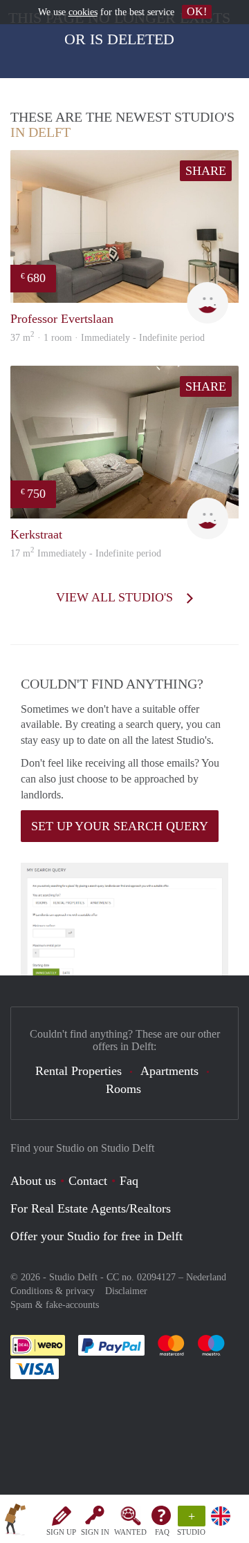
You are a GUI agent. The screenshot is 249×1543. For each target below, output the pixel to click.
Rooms (123, 1089)
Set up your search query (119, 826)
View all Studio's (116, 597)
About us (33, 1181)
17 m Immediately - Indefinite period (85, 553)
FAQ (162, 1532)
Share (205, 171)
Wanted (130, 1532)
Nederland (206, 1277)
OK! (197, 11)
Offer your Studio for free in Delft (96, 1236)
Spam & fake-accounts (54, 1305)
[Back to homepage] (15, 1521)
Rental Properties (78, 1071)
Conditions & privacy (52, 1291)
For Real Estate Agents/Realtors (90, 1208)
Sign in (95, 1532)
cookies (83, 12)
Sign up (61, 1532)
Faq (129, 1181)
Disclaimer (126, 1291)
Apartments (169, 1071)
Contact (87, 1181)
